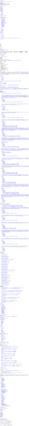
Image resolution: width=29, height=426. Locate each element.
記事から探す (2, 310)
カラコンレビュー (3, 332)
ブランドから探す (3, 20)
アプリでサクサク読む (2, 50)
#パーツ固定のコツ (7, 74)
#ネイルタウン (3, 73)
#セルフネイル (15, 73)
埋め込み (3, 55)
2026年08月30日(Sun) (2, 317)
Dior (1, 324)
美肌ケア (2, 330)
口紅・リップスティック (3, 341)
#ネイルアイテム (7, 73)
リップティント (3, 339)
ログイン (3, 409)
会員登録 (1, 409)
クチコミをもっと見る (2, 202)
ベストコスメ (2, 26)
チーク (2, 340)
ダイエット (2, 331)
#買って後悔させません (23, 73)
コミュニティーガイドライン (3, 69)
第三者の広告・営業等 (3, 66)
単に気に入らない (2, 63)
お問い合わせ (2, 30)
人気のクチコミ (3, 396)
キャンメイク (2, 320)
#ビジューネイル (3, 74)
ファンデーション (3, 337)
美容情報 (2, 400)
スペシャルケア (3, 335)
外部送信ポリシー (3, 386)
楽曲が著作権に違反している (4, 68)
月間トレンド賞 (3, 313)
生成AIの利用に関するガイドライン (5, 391)
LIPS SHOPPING (3, 19)
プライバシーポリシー (14, 60)
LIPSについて (2, 383)
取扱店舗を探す (3, 25)
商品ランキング (3, 397)
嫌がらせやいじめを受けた (3, 65)
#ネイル (13, 73)
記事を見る (1, 303)
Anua (1, 323)
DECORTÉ (2, 321)
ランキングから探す (3, 21)
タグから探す (2, 23)
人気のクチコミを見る (3, 22)
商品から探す (2, 307)
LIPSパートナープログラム (4, 390)
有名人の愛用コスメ (3, 312)
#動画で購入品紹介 (19, 73)
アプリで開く (1, 2)
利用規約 (10, 60)
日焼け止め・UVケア (3, 338)
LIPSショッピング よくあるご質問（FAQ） (5, 405)
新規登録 (2, 12)
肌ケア (2, 328)
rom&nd (2, 322)
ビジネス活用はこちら (3, 392)
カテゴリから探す (3, 398)
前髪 (1, 327)
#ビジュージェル (10, 73)
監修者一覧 (2, 395)
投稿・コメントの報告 (4, 56)
